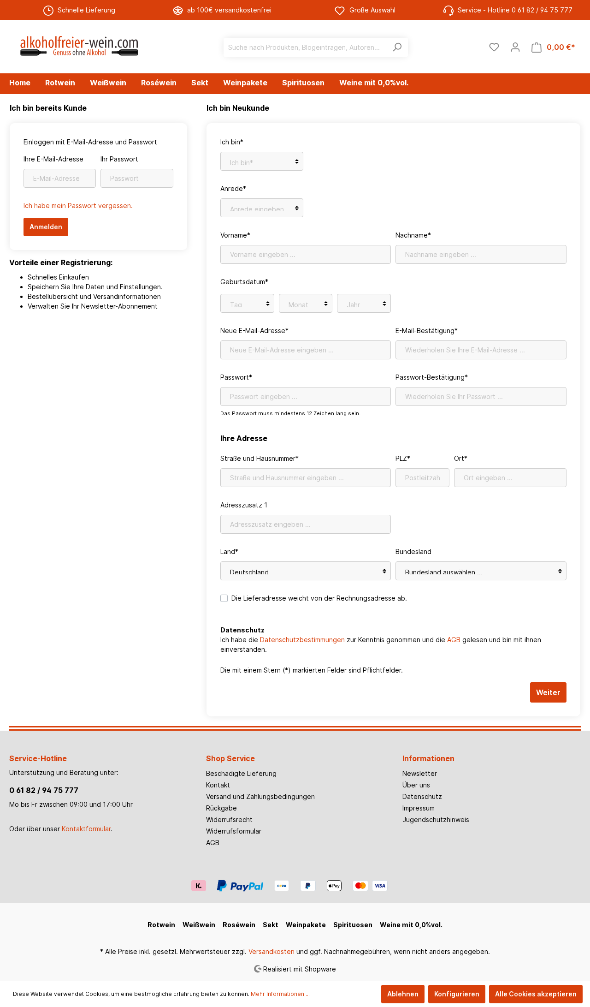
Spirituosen (352, 925)
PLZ (402, 458)
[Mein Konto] (515, 47)
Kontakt (218, 785)
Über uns (416, 785)
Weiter (548, 692)
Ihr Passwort (119, 159)
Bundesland (413, 551)
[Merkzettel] (494, 47)
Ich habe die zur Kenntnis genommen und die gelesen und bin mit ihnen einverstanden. (380, 644)
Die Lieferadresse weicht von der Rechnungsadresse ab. (319, 598)
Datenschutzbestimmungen (302, 640)
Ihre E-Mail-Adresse (53, 159)
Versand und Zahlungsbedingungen (260, 796)
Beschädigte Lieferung (241, 773)
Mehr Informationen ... (280, 993)
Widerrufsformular (233, 831)
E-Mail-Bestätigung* (426, 330)
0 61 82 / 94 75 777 (43, 790)
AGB (453, 640)
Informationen (428, 758)
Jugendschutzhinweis (435, 819)
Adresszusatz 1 (243, 505)
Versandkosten (271, 951)
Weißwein (199, 925)
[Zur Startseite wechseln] (78, 45)
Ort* (460, 458)
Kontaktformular (86, 829)
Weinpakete (306, 925)
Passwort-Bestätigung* (431, 377)
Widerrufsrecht (229, 819)
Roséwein (239, 925)
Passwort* (236, 377)
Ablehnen (403, 994)
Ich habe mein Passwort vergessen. (78, 205)
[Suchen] (397, 47)
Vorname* (235, 235)
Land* (229, 551)
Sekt (270, 925)
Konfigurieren (456, 994)
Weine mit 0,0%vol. (411, 925)
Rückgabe (221, 808)
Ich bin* (231, 142)
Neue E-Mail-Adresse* (254, 330)
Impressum (418, 808)
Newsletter (419, 773)
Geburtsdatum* (244, 282)
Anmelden (46, 227)
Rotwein (161, 925)
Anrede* (233, 188)
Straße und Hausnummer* (259, 458)
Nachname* (413, 235)
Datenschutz (422, 796)
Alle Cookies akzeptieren (536, 994)
